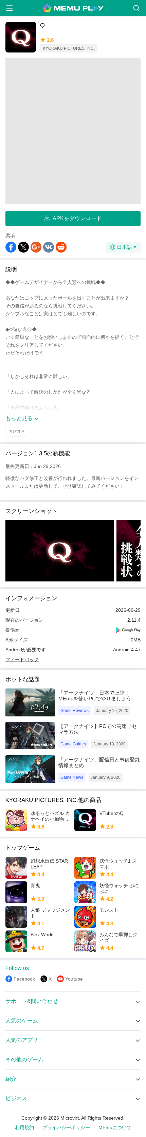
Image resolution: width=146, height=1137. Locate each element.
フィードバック (22, 659)
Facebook (24, 979)
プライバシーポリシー (66, 1127)
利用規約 (24, 1127)
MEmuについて (114, 1127)
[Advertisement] (73, 131)
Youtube (74, 979)
